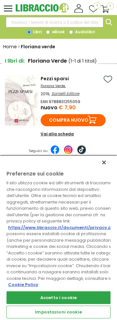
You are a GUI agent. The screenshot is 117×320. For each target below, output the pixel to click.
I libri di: (15, 61)
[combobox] (54, 22)
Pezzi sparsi (55, 78)
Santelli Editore (65, 93)
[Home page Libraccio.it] (42, 11)
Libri (37, 32)
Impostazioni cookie (58, 312)
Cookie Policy (23, 285)
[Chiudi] (104, 162)
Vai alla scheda (57, 134)
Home (10, 46)
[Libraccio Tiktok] (81, 153)
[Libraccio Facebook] (54, 153)
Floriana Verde (53, 86)
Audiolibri (84, 32)
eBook (58, 32)
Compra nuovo (68, 120)
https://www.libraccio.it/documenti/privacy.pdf (62, 227)
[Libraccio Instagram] (68, 153)
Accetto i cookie (58, 298)
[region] (58, 237)
